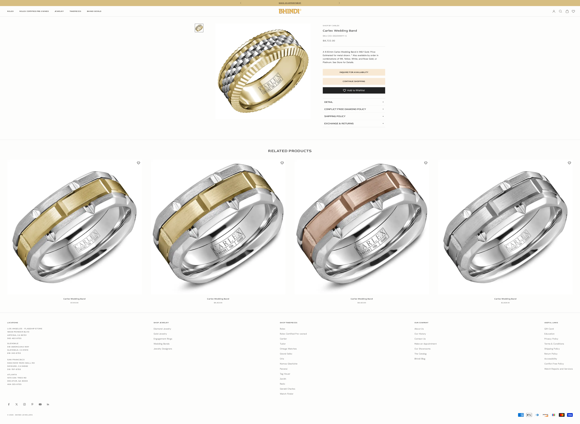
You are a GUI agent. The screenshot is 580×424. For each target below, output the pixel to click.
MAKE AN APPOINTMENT (290, 3)
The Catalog (420, 353)
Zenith (283, 378)
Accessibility (550, 358)
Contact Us (420, 338)
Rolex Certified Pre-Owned (34, 11)
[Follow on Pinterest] (32, 404)
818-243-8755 (14, 353)
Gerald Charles (287, 388)
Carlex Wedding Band (74, 299)
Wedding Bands (162, 343)
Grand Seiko (286, 353)
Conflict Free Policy (554, 363)
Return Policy (551, 353)
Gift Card (549, 328)
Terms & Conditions (554, 343)
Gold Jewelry (160, 333)
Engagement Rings (163, 338)
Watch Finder (286, 393)
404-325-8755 (14, 384)
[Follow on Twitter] (16, 404)
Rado (282, 383)
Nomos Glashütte (288, 363)
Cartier (283, 338)
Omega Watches (288, 348)
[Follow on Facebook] (8, 404)
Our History (420, 333)
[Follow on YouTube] (40, 404)
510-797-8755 (14, 369)
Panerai (283, 368)
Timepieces (75, 11)
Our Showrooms (422, 348)
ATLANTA (12, 374)
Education (549, 333)
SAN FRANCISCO (16, 359)
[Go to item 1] (199, 28)
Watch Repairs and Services (558, 368)
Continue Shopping (354, 81)
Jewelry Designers (163, 348)
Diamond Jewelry (162, 328)
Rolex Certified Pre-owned (293, 333)
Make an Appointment (425, 343)
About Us (419, 328)
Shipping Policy (552, 348)
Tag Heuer (285, 373)
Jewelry (59, 11)
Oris (282, 358)
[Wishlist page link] (573, 11)
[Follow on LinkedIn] (48, 404)
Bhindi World (94, 11)
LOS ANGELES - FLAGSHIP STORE (24, 328)
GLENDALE (13, 343)
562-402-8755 (14, 338)
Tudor (283, 343)
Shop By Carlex (331, 26)
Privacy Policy (551, 338)
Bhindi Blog (419, 358)
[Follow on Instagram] (24, 404)
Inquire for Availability (354, 72)
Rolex (10, 11)
